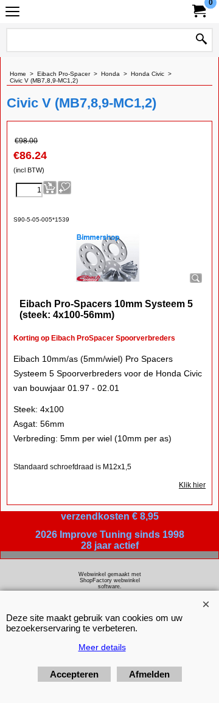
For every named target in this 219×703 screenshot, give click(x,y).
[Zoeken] (201, 40)
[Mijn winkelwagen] (198, 11)
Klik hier (192, 485)
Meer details (102, 647)
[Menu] (12, 13)
